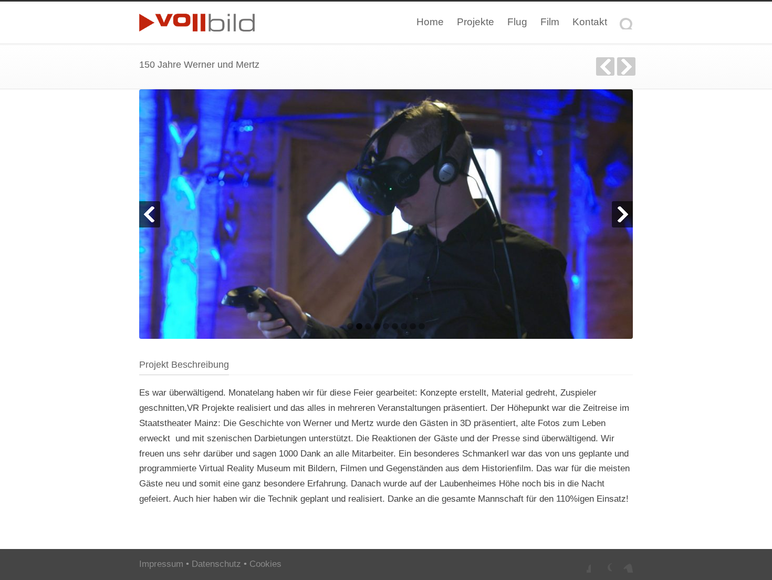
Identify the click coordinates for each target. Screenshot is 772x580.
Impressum (161, 564)
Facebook (580, 562)
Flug (517, 21)
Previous (149, 214)
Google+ (601, 562)
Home (430, 21)
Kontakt (589, 21)
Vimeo (622, 562)
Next (622, 214)
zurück (605, 66)
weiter (626, 66)
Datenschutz (216, 564)
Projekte (475, 21)
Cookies (265, 564)
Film (549, 21)
